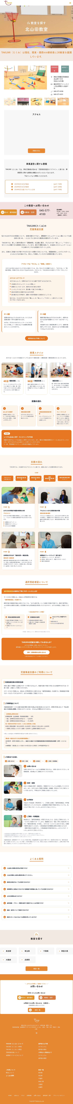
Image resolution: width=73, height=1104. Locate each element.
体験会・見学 (29, 212)
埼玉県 (27, 951)
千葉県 (45, 951)
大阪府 (8, 960)
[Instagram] (36, 1033)
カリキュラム (42, 1046)
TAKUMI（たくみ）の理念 (14, 1049)
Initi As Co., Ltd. (40, 1101)
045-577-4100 (44, 212)
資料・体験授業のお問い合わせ (36, 652)
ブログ (22, 1095)
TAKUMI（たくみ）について (14, 1044)
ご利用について (10, 1070)
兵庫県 (27, 960)
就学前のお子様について (36, 338)
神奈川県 (64, 951)
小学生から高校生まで (45, 1052)
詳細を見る (36, 150)
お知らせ (16, 1095)
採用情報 (29, 1095)
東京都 (8, 951)
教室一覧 (36, 968)
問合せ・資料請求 (10, 212)
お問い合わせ (37, 1095)
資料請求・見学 (47, 1095)
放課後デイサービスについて (14, 1055)
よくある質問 (10, 1075)
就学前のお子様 (43, 1044)
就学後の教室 (42, 1058)
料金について (10, 1073)
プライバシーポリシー (59, 1095)
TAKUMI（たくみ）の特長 (14, 1046)
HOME (10, 1095)
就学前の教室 (42, 1049)
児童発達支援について (12, 1052)
